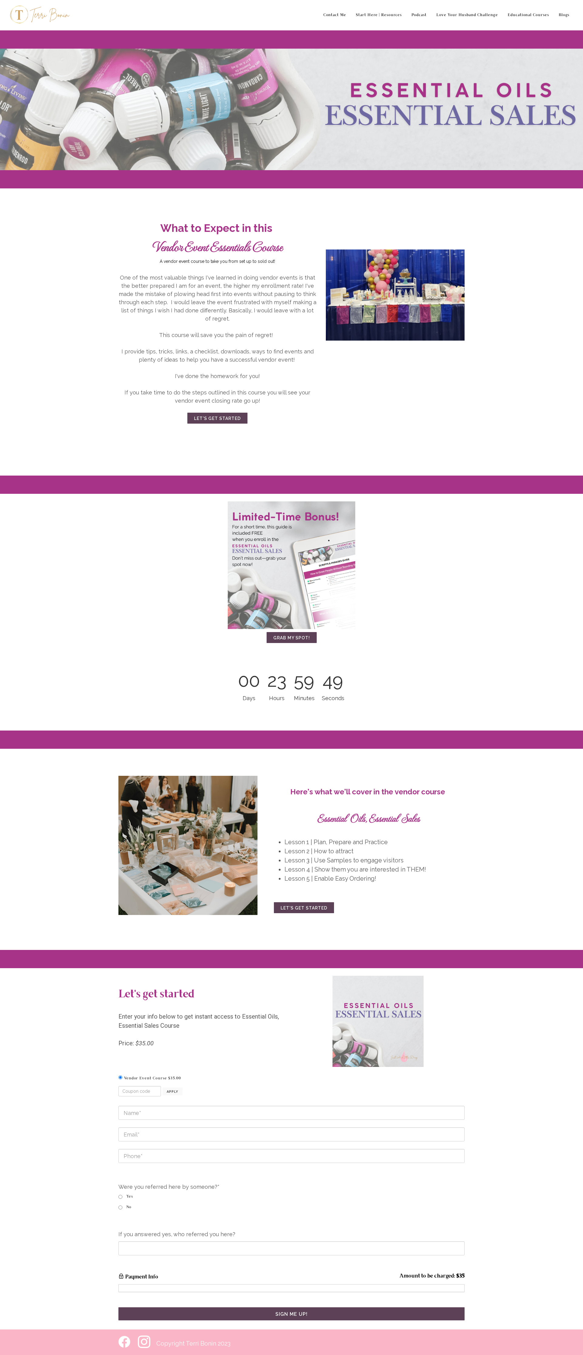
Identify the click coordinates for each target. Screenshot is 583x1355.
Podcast (419, 15)
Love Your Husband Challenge (467, 15)
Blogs (564, 15)
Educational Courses (528, 15)
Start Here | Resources (379, 15)
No (128, 1207)
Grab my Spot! (291, 637)
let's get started (217, 418)
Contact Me (334, 15)
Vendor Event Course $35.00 (152, 1078)
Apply (172, 1092)
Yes (129, 1196)
